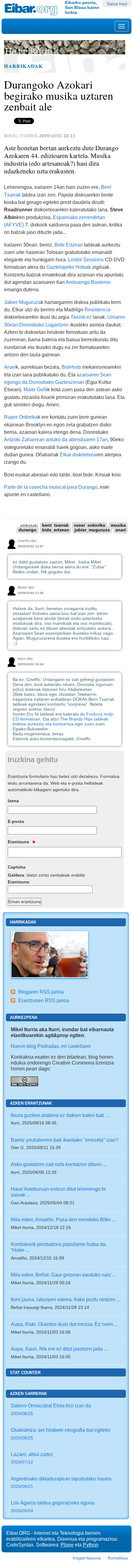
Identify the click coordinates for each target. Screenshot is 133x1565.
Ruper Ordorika (21, 417)
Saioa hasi (117, 3)
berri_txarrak (55, 525)
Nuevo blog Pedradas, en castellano (51, 1046)
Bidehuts (71, 367)
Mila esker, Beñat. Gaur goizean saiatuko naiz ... (63, 1274)
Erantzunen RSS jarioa (43, 1000)
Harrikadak (23, 66)
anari (120, 530)
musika (118, 525)
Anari (10, 367)
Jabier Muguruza (22, 302)
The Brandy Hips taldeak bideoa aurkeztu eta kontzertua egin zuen (60, 721)
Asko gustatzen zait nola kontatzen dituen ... (59, 1164)
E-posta (16, 821)
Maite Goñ (35, 389)
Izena (13, 800)
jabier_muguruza (92, 530)
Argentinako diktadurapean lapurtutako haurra (61, 1482)
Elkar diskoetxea (78, 454)
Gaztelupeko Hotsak (68, 267)
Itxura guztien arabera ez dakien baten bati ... (60, 1115)
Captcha (16, 867)
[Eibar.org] (32, 9)
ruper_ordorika (89, 525)
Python (90, 1544)
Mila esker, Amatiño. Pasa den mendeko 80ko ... (63, 1219)
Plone (67, 1544)
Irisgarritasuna (87, 1557)
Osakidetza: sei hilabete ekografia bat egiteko (60, 1433)
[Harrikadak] (49, 954)
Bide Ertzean (68, 244)
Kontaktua (118, 1557)
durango (27, 530)
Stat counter (25, 1372)
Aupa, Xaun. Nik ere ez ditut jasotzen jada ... (59, 1348)
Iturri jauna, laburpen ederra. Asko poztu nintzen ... (65, 1299)
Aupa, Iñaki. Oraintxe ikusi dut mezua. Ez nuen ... (64, 1324)
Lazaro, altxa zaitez (32, 1458)
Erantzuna (19, 841)
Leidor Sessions (86, 259)
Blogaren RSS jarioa (41, 991)
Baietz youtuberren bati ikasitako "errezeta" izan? (64, 1140)
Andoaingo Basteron (88, 282)
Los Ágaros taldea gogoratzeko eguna (52, 1506)
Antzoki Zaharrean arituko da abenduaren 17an (56, 439)
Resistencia (97, 309)
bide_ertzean (55, 530)
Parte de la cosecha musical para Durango (50, 487)
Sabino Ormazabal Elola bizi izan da (51, 1409)
